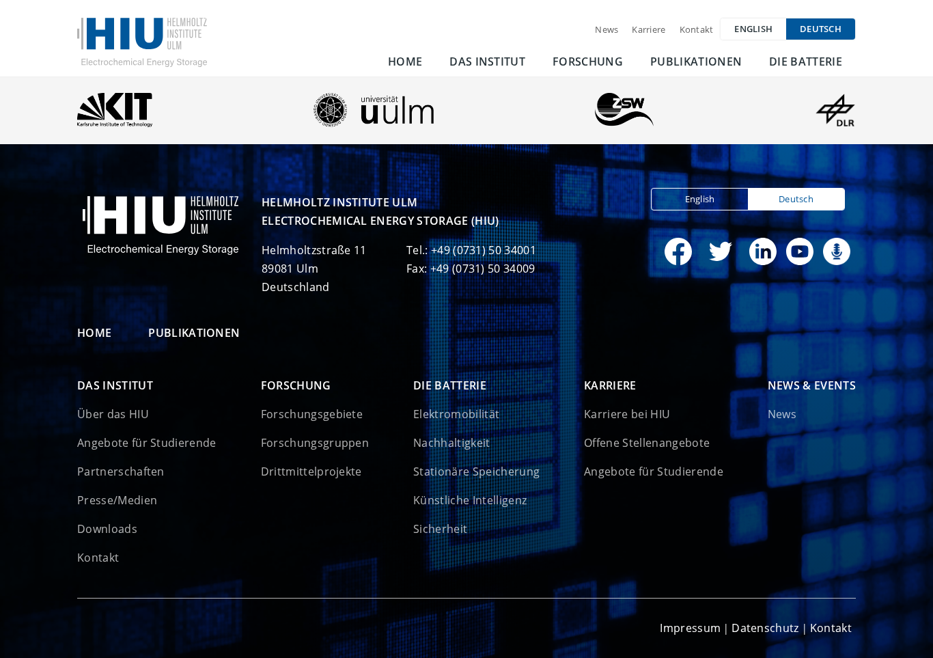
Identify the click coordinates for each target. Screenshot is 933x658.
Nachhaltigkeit (451, 442)
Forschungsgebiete (312, 414)
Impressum (690, 627)
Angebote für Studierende (147, 442)
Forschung (588, 61)
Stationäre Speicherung (476, 471)
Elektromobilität (456, 414)
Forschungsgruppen (315, 442)
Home (405, 61)
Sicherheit (440, 528)
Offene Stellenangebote (647, 442)
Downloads (107, 528)
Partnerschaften (121, 471)
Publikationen (696, 61)
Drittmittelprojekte (311, 471)
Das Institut (487, 61)
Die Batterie (805, 61)
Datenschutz (765, 627)
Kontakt (697, 29)
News (606, 29)
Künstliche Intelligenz (470, 500)
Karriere (648, 29)
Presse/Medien (117, 500)
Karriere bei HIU (627, 414)
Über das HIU (113, 414)
